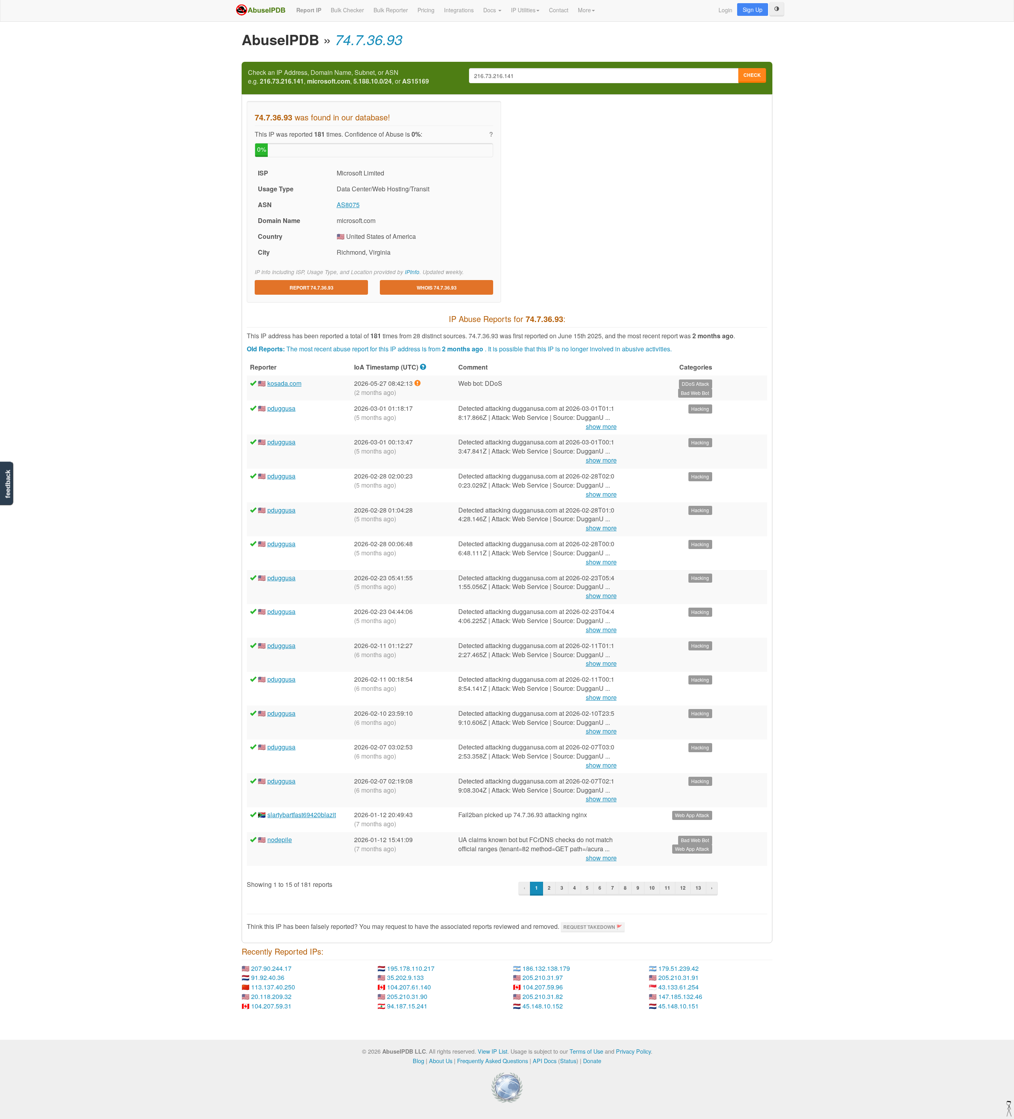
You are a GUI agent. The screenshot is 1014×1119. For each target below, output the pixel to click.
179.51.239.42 (678, 968)
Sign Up (752, 9)
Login (725, 10)
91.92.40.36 (267, 977)
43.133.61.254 (678, 986)
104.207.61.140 (409, 986)
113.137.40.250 (273, 986)
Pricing (426, 10)
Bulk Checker (347, 10)
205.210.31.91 (678, 977)
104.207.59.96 (542, 986)
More (584, 10)
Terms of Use (586, 1051)
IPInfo (412, 272)
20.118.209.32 (271, 996)
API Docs (545, 1060)
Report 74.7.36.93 (312, 287)
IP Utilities (523, 10)
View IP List (492, 1051)
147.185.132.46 (680, 996)
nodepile (279, 839)
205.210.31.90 (407, 996)
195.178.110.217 (411, 968)
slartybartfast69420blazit (301, 814)
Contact (558, 10)
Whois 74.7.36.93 (437, 287)
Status (568, 1060)
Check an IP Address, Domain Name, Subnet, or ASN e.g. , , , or (338, 77)
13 (698, 887)
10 (652, 887)
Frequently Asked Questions (492, 1060)
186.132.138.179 (546, 968)
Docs (490, 10)
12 (683, 887)
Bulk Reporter (391, 10)
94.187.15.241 (407, 1005)
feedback (7, 484)
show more (601, 426)
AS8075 (348, 204)
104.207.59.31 (271, 1005)
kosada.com (284, 383)
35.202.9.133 (405, 977)
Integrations (459, 10)
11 (667, 887)
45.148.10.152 (542, 1005)
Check (752, 74)
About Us (440, 1060)
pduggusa (281, 408)
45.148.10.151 (678, 1005)
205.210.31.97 (542, 977)
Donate (592, 1060)
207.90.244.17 (271, 968)
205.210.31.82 (542, 996)
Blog (418, 1060)
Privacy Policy (633, 1051)
